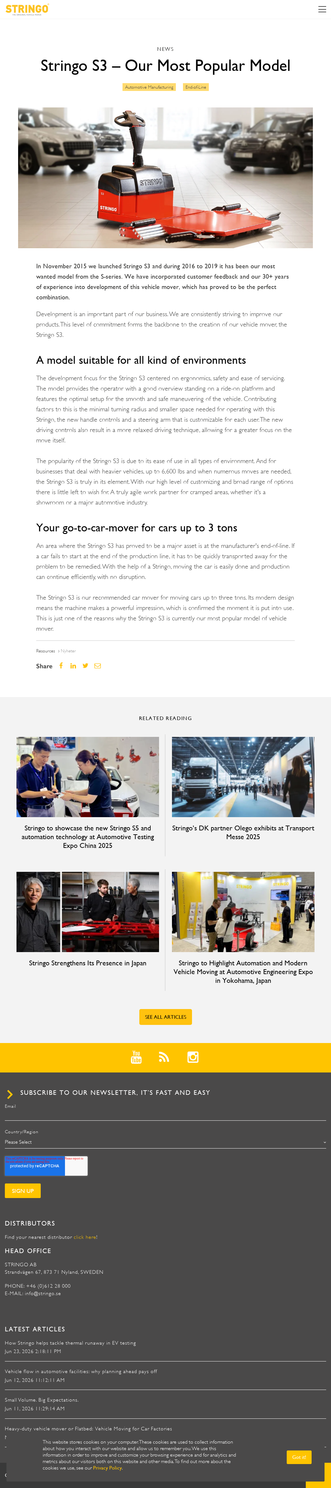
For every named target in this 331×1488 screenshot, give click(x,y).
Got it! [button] (299, 1457)
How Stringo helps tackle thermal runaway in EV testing (70, 1343)
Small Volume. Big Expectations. (42, 1400)
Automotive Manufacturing (149, 87)
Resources (45, 650)
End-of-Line (196, 87)
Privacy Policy (107, 1468)
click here (85, 1237)
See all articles (165, 1017)
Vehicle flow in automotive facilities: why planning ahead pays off (81, 1371)
